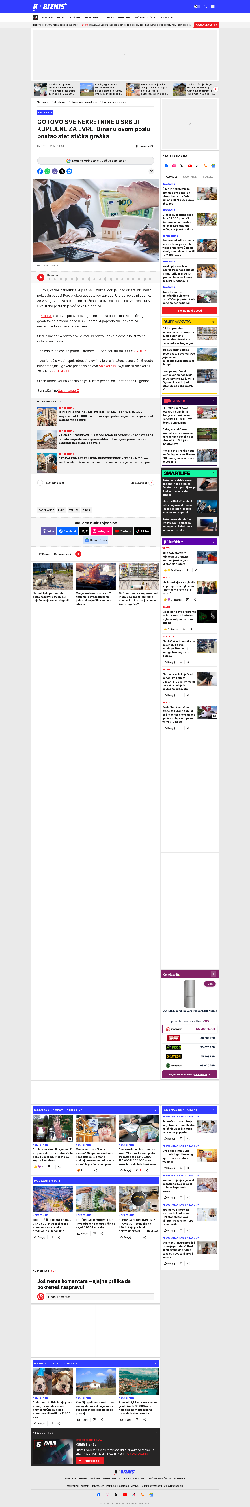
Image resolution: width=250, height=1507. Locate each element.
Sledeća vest (138, 482)
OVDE (138, 351)
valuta (74, 510)
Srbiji (44, 316)
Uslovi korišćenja (173, 1485)
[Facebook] (166, 165)
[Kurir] (50, 6)
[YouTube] (190, 165)
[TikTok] (198, 165)
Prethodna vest (54, 482)
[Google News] (213, 165)
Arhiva (135, 1485)
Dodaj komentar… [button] (60, 1297)
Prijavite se (91, 1460)
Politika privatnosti (151, 1485)
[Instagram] (174, 165)
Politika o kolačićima (117, 1485)
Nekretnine (58, 102)
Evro (61, 510)
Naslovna (42, 102)
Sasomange (67, 391)
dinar (86, 510)
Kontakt (85, 1485)
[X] (182, 165)
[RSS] (205, 165)
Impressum (98, 1485)
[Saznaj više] (156, 1433)
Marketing (73, 1485)
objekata (105, 366)
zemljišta (58, 371)
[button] (144, 146)
